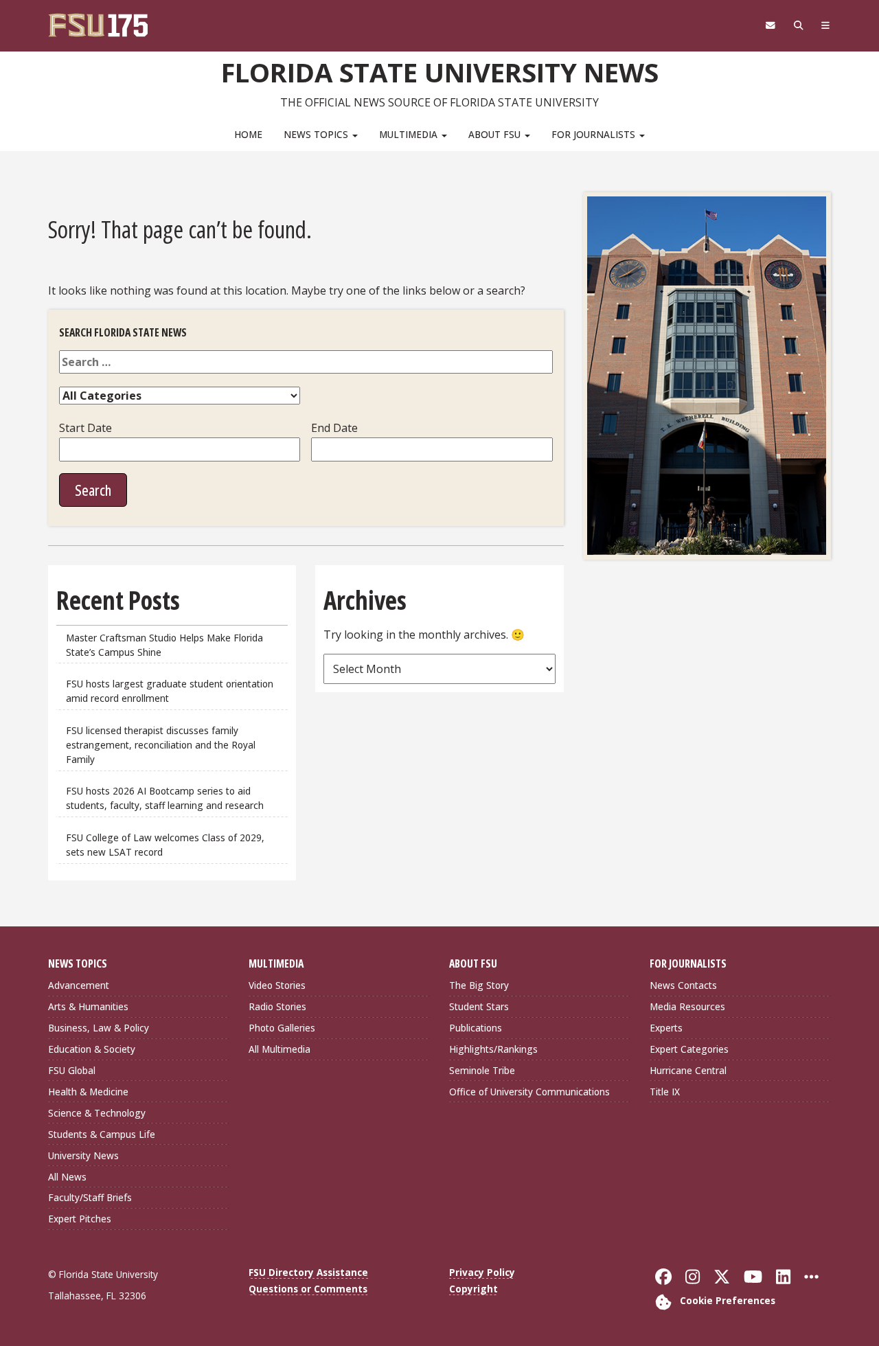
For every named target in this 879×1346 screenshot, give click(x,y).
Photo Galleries (282, 1027)
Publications (475, 1027)
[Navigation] (825, 25)
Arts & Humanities (88, 1006)
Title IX (665, 1091)
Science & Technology (97, 1112)
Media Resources (687, 1006)
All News (67, 1176)
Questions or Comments (308, 1288)
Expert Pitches (79, 1218)
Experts (666, 1027)
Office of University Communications (529, 1091)
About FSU (495, 134)
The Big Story (479, 985)
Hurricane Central (688, 1070)
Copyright (473, 1288)
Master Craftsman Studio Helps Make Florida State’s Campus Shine (164, 645)
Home (248, 134)
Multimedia (409, 134)
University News (83, 1155)
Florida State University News (440, 72)
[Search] (798, 25)
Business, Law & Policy (98, 1027)
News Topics (317, 134)
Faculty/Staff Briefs (90, 1197)
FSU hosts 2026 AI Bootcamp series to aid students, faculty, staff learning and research (166, 798)
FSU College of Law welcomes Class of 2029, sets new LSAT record (165, 844)
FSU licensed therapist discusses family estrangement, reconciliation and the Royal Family (160, 745)
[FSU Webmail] (770, 25)
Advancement (78, 985)
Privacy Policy (482, 1272)
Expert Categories (689, 1049)
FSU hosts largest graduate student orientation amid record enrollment (169, 691)
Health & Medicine (88, 1091)
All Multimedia (279, 1049)
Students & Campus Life (101, 1134)
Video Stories (277, 985)
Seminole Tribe (482, 1070)
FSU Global (71, 1070)
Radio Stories (277, 1006)
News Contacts (683, 985)
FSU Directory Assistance (308, 1272)
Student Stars (479, 1006)
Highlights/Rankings (493, 1049)
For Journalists (594, 134)
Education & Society (91, 1049)
